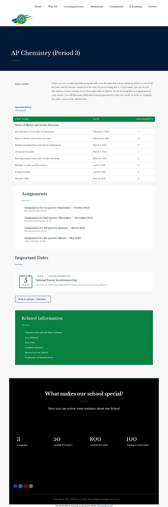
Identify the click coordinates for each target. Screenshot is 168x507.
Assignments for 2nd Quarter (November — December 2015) (58, 217)
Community (116, 6)
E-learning (136, 6)
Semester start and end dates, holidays (43, 332)
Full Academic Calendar (32, 299)
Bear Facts (30, 342)
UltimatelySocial (105, 506)
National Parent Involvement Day (56, 280)
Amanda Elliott (23, 107)
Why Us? (52, 6)
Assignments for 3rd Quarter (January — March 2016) (54, 228)
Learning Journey (74, 6)
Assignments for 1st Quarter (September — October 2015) (57, 207)
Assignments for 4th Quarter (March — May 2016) (52, 238)
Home (38, 6)
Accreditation (31, 337)
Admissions (96, 6)
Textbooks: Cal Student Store (39, 357)
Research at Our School (36, 352)
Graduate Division (34, 347)
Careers (152, 6)
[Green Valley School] (23, 19)
